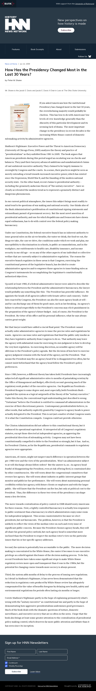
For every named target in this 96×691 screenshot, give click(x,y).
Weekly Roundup (16, 666)
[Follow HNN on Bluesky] (89, 56)
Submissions (80, 49)
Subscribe (66, 30)
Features (16, 49)
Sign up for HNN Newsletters (48, 686)
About (59, 49)
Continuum (13, 663)
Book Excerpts (37, 49)
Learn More (35, 671)
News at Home (11, 64)
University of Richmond (84, 4)
